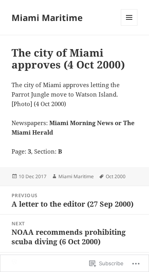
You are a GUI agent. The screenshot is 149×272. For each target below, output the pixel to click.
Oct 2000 (116, 176)
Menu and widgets (129, 25)
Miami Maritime (47, 17)
